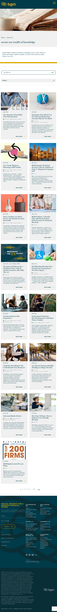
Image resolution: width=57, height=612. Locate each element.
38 (34, 489)
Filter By (7, 72)
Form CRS (4, 545)
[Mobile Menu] (54, 3)
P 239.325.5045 (31, 529)
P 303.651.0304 (45, 529)
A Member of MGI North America (22, 608)
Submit (6, 526)
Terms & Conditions (7, 538)
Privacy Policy (6, 534)
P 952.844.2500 (31, 517)
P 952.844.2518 (45, 514)
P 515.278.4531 (31, 546)
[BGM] (49, 592)
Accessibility (5, 541)
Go (54, 80)
